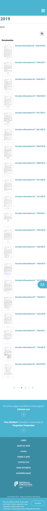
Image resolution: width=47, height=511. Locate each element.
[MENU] (43, 11)
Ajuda (24, 451)
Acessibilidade (23, 473)
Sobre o (23, 457)
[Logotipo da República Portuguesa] (23, 485)
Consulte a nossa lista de (23, 424)
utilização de (33, 509)
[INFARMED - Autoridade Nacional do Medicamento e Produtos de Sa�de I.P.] (13, 10)
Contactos (23, 462)
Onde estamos (23, 468)
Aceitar (38, 503)
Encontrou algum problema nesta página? (23, 408)
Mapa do (23, 446)
